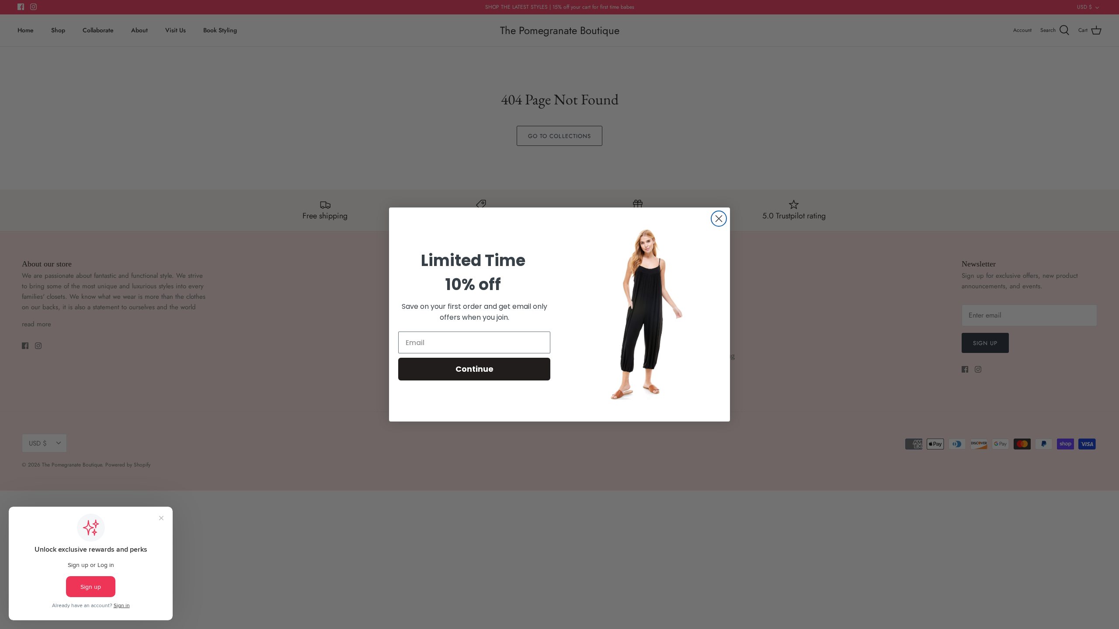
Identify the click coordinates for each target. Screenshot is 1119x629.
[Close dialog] (718, 218)
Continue (474, 368)
